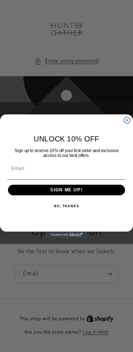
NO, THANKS (66, 206)
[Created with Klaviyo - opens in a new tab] (66, 234)
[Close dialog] (127, 120)
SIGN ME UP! (66, 190)
